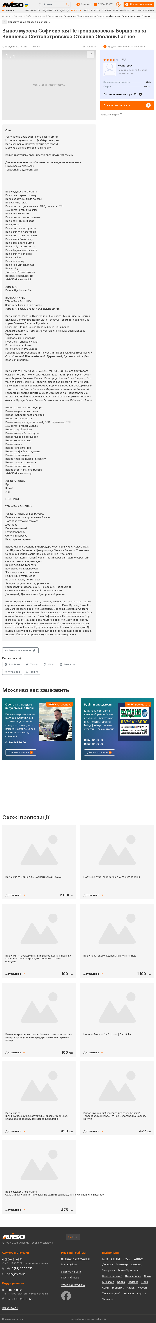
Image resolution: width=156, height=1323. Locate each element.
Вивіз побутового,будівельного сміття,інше (109, 955)
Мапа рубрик (69, 1264)
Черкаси (128, 1293)
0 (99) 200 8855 (22, 1268)
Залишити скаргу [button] (109, 114)
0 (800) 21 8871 (105, 4)
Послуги (76, 10)
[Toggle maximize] (90, 54)
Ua (70, 1237)
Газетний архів (70, 1277)
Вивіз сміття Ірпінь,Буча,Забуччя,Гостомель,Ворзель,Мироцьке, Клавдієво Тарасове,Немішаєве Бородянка (36, 1115)
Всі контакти (10, 1307)
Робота (95, 10)
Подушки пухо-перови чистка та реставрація (111, 876)
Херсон (142, 1287)
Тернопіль (118, 1287)
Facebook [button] (14, 664)
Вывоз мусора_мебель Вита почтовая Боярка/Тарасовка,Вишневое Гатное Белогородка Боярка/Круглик (114, 1115)
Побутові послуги (35, 16)
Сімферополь (133, 1276)
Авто (86, 10)
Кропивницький (112, 1276)
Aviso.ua (6, 16)
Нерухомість (32, 10)
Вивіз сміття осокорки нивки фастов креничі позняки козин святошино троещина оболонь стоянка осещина (38, 958)
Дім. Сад (64, 10)
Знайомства (127, 10)
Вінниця (116, 1258)
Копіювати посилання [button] (18, 650)
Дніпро (138, 1258)
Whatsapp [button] (14, 671)
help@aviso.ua (16, 1274)
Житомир (122, 1264)
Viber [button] (51, 664)
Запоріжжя (108, 1270)
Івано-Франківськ (129, 1270)
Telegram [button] (69, 664)
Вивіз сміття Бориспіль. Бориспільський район (33, 876)
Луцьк (127, 1258)
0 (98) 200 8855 (22, 1299)
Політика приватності (13, 1319)
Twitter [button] (34, 664)
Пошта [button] (34, 671)
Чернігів (142, 1293)
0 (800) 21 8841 (12, 1290)
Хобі (115, 10)
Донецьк (107, 1264)
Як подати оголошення (75, 1258)
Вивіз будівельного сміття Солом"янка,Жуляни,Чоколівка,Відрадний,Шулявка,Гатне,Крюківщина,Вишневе (54, 1193)
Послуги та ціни (71, 1271)
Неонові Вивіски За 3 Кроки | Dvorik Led (107, 1034)
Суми (105, 1287)
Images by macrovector (82, 1319)
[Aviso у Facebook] (76, 1295)
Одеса (121, 1282)
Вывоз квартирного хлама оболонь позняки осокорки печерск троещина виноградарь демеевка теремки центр (38, 1037)
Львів (147, 1276)
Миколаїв (108, 1282)
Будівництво (50, 10)
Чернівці (107, 1299)
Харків (131, 1287)
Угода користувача (73, 1284)
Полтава (133, 1282)
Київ (105, 1258)
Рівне (144, 1282)
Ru (75, 1237)
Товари (106, 10)
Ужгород (136, 1264)
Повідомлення (145, 10)
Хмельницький (111, 1293)
